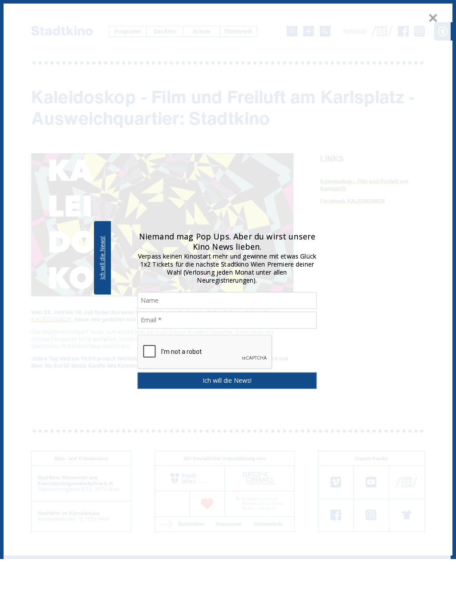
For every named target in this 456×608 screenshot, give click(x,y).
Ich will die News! (102, 258)
